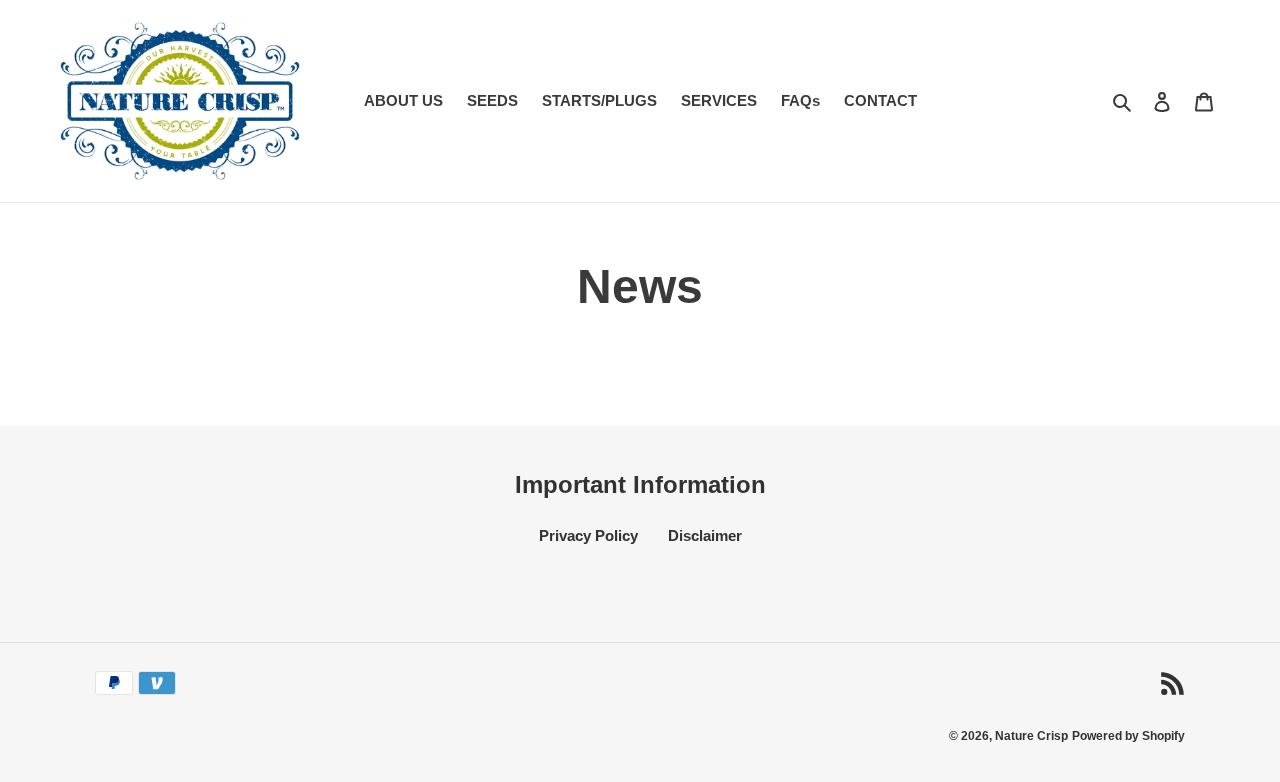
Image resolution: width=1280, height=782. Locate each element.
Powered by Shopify (1128, 736)
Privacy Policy (588, 535)
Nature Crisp (1031, 736)
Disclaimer (705, 535)
